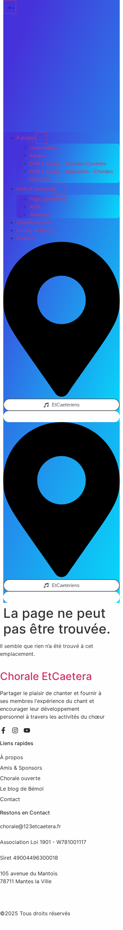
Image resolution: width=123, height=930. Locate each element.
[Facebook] (3, 730)
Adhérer (38, 155)
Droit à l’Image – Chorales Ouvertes (68, 163)
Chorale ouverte (33, 222)
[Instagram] (15, 730)
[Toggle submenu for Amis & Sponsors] (59, 189)
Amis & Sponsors (35, 188)
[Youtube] (27, 730)
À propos (26, 137)
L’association (43, 148)
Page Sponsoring (48, 199)
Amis (35, 206)
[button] (9, 7)
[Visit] (61, 394)
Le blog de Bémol (34, 230)
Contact (24, 238)
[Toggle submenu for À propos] (41, 138)
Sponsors (40, 214)
